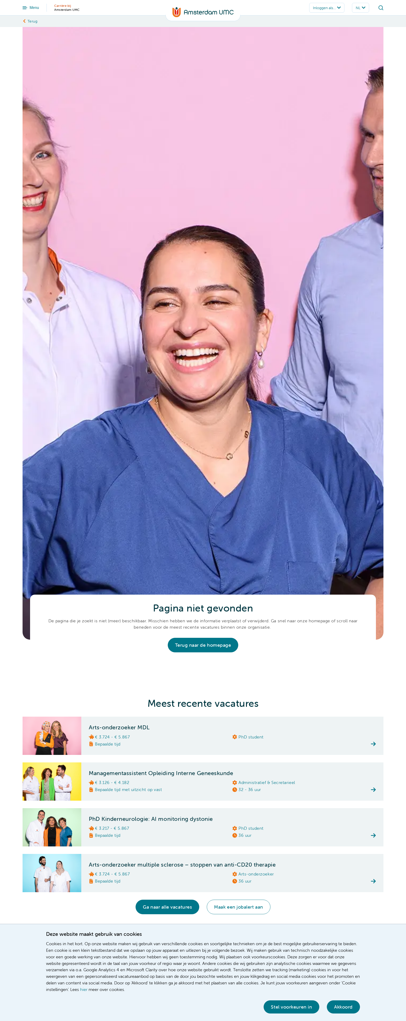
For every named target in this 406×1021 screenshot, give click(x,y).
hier (83, 989)
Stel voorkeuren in (291, 1007)
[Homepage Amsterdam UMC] (203, 14)
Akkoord (343, 1007)
